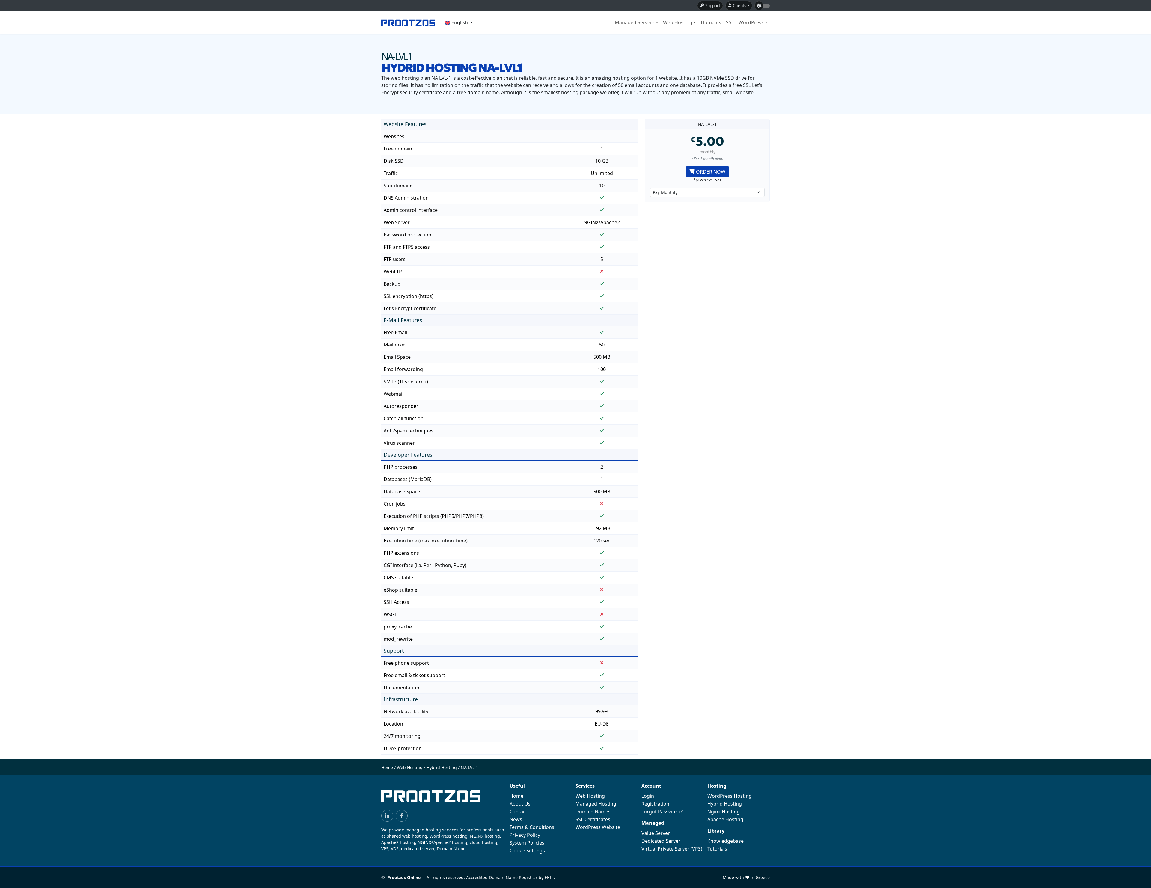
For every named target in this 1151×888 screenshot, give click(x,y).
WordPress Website (598, 827)
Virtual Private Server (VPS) (671, 848)
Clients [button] (739, 5)
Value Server (655, 833)
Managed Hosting (596, 803)
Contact (518, 811)
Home (387, 767)
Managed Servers (635, 22)
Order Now (710, 171)
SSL (730, 22)
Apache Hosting (725, 819)
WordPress (751, 22)
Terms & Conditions (532, 827)
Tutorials (717, 848)
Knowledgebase (725, 841)
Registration (655, 803)
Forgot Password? (662, 811)
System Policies (527, 842)
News (516, 819)
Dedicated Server (660, 841)
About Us (520, 803)
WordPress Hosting (729, 796)
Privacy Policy (525, 835)
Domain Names (593, 811)
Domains (711, 22)
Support (712, 5)
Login (647, 796)
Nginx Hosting (723, 811)
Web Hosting (677, 22)
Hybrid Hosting (442, 767)
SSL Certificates (593, 819)
